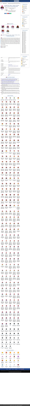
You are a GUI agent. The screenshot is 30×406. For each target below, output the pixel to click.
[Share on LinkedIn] (9, 13)
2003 (22, 50)
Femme (22, 60)
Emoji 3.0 (24, 43)
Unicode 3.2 (25, 51)
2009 (22, 48)
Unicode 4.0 (25, 50)
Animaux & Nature (24, 7)
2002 (22, 51)
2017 (22, 40)
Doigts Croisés (23, 62)
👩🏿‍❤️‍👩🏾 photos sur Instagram (3, 46)
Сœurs (23, 18)
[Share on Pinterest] (8, 13)
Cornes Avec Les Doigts (24, 64)
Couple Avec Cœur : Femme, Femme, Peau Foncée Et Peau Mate (14, 3)
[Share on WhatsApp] (10, 13)
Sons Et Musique (24, 21)
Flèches (23, 25)
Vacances (23, 20)
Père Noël (22, 58)
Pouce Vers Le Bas (23, 61)
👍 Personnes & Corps (5, 39)
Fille (22, 63)
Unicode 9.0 (25, 42)
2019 (22, 37)
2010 (22, 47)
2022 (22, 32)
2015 (22, 45)
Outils (23, 24)
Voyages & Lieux (24, 10)
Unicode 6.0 (25, 47)
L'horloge (23, 26)
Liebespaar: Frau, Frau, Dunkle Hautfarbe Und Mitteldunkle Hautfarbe (8, 80)
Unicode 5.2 (25, 48)
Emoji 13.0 (25, 35)
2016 (22, 42)
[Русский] (23, 369)
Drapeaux (23, 13)
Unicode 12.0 (25, 37)
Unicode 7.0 (25, 46)
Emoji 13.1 (9, 74)
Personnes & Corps (5, 3)
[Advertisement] (10, 18)
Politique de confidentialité (19, 405)
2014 (22, 46)
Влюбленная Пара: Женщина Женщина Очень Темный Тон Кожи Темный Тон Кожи (10, 83)
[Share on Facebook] (4, 13)
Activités (23, 9)
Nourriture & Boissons (24, 8)
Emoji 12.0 (25, 38)
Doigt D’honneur (23, 65)
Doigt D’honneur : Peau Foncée (24, 59)
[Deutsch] (21, 369)
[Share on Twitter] (6, 13)
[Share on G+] (7, 13)
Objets (23, 11)
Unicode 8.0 (25, 45)
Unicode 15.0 (25, 32)
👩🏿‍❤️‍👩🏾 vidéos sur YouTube (3, 47)
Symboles (23, 12)
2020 (8, 75)
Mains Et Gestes (24, 19)
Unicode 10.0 (25, 40)
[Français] (22, 369)
